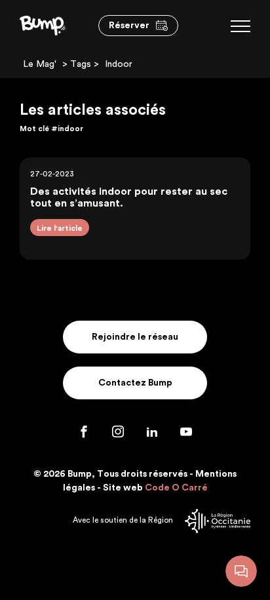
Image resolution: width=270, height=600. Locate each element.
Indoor (118, 64)
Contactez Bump (135, 383)
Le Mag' (39, 64)
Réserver (129, 25)
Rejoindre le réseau (135, 337)
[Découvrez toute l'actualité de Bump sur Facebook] (85, 434)
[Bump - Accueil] (43, 25)
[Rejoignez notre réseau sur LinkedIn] (153, 434)
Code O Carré (176, 487)
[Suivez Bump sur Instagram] (119, 434)
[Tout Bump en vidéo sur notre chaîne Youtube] (186, 434)
